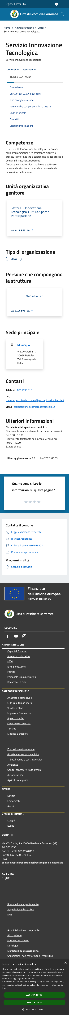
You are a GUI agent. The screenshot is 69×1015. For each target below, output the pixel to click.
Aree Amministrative (18, 656)
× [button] (65, 963)
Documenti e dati (16, 682)
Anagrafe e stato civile (19, 698)
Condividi (11, 69)
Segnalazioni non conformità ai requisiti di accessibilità (30, 958)
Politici (11, 672)
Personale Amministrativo (21, 677)
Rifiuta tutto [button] (34, 1002)
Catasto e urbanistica (18, 723)
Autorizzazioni (15, 775)
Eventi (10, 826)
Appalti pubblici (15, 718)
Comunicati (13, 801)
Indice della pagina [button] (20, 76)
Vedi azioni (28, 69)
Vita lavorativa (15, 708)
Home (7, 28)
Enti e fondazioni (16, 666)
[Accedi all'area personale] (56, 4)
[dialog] (34, 987)
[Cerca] (62, 14)
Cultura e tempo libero (19, 703)
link (4, 988)
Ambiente (12, 765)
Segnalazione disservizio (20, 909)
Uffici (41, 28)
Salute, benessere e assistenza (24, 770)
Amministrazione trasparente (23, 930)
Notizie (11, 796)
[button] (34, 1009)
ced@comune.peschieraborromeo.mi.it (34, 407)
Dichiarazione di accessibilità (23, 951)
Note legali (13, 945)
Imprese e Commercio (19, 713)
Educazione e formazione (20, 749)
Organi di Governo (17, 651)
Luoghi (11, 820)
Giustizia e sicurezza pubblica (23, 754)
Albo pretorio (14, 935)
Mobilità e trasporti (17, 734)
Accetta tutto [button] (34, 994)
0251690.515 (24, 390)
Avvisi (10, 806)
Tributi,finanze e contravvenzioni (25, 759)
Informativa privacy (18, 940)
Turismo (11, 728)
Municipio (23, 345)
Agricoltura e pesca (17, 780)
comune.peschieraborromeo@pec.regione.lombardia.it (35, 400)
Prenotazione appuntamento (23, 904)
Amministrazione (24, 28)
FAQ (9, 914)
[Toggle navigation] (6, 14)
